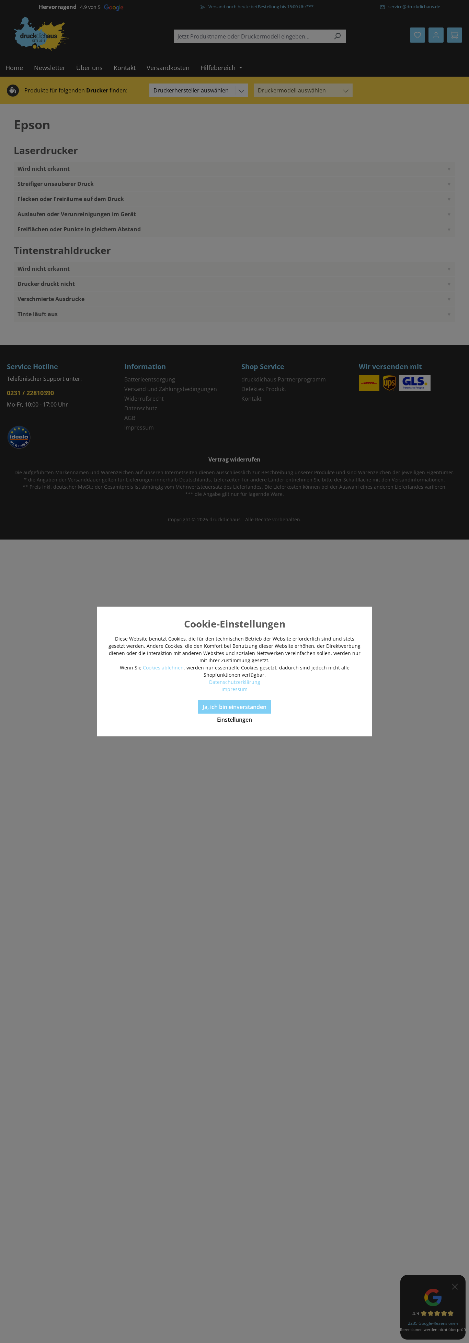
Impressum (234, 689)
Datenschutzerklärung (234, 682)
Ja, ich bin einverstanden (234, 707)
